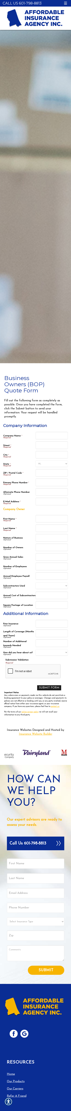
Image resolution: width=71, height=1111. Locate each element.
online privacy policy (30, 712)
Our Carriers (15, 1088)
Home (11, 1074)
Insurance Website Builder (35, 734)
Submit (46, 970)
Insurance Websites (19, 730)
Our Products (16, 1081)
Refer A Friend (16, 1096)
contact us (55, 706)
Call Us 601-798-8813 (22, 3)
